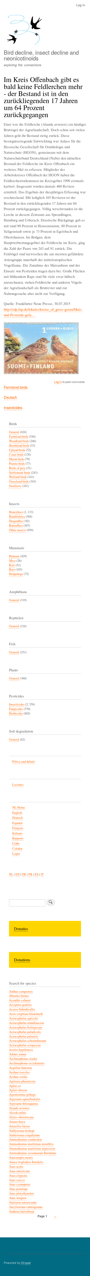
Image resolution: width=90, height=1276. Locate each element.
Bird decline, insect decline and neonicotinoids (41, 55)
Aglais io (15, 1086)
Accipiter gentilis (20, 1005)
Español (17, 823)
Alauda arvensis (19, 1108)
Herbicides (16, 713)
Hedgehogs (16, 574)
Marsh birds (16, 459)
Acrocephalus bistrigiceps (25, 1027)
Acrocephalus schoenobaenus (27, 1041)
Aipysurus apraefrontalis (24, 1099)
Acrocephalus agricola (23, 1018)
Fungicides (16, 709)
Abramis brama (19, 996)
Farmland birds (16, 387)
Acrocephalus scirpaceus (25, 1045)
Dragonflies (16, 521)
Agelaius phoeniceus (22, 1081)
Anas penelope (18, 1189)
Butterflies (16, 525)
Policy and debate (23, 761)
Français (17, 828)
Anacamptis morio (21, 1157)
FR (30, 874)
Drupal (26, 1262)
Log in (80, 5)
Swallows (15, 486)
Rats (12, 565)
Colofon (17, 848)
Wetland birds (18, 477)
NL (11, 874)
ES (36, 874)
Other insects (17, 530)
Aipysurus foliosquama (23, 1103)
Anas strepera (17, 1198)
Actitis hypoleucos (21, 1050)
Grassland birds (19, 481)
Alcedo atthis (17, 1112)
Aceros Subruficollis (22, 1009)
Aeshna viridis (18, 1077)
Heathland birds (19, 445)
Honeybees (16, 512)
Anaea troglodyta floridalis (26, 1162)
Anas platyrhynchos (21, 1193)
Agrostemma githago (22, 1094)
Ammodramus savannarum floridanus (32, 1153)
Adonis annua (17, 1054)
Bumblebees (17, 516)
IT (42, 874)
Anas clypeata (18, 1175)
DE (24, 874)
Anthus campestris (21, 991)
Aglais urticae (18, 1090)
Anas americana (19, 1171)
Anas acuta (16, 1166)
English (17, 813)
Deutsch (10, 397)
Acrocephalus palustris (23, 1036)
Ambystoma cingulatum (24, 1135)
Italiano (17, 833)
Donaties (21, 928)
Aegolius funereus (20, 1068)
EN (18, 874)
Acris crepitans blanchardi (26, 1014)
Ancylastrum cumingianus (25, 1207)
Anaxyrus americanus (22, 1202)
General (14, 432)
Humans (14, 556)
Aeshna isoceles (19, 1072)
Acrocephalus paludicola (25, 1032)
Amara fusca (17, 1122)
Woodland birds (19, 441)
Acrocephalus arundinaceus (26, 1023)
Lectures (18, 784)
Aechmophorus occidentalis (26, 1063)
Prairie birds (17, 463)
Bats (12, 569)
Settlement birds (19, 472)
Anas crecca (17, 1180)
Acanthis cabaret (20, 1000)
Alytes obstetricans (21, 1117)
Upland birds (17, 450)
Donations (22, 959)
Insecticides (13, 407)
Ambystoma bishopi (21, 1131)
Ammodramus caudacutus (25, 1139)
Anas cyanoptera (19, 1184)
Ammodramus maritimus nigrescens (32, 1148)
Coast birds (16, 454)
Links (16, 843)
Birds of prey (17, 468)
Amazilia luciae (19, 1126)
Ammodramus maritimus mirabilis (31, 1144)
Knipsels (18, 838)
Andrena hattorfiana (21, 1211)
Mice (12, 561)
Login (16, 853)
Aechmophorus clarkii (23, 1059)
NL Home (18, 807)
